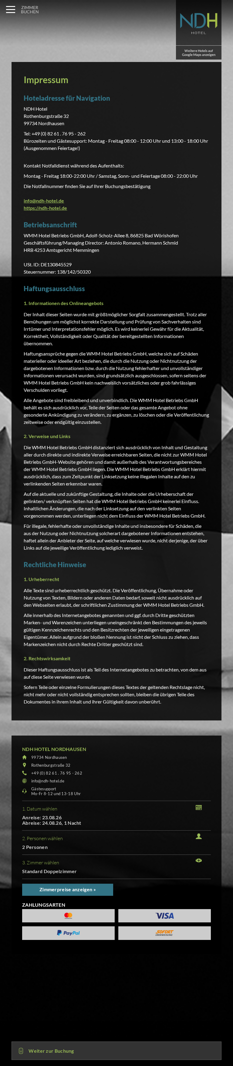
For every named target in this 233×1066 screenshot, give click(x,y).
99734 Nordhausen (49, 757)
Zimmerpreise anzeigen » (67, 889)
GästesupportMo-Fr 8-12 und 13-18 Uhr (56, 791)
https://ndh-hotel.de (45, 208)
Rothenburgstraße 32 (51, 765)
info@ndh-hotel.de (44, 200)
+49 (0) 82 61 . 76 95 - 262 (56, 773)
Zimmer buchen (30, 9)
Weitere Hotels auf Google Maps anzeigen (198, 53)
